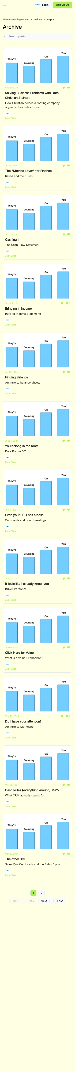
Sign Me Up (62, 4)
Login (45, 4)
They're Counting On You (16, 19)
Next (44, 901)
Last (60, 901)
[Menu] (5, 4)
